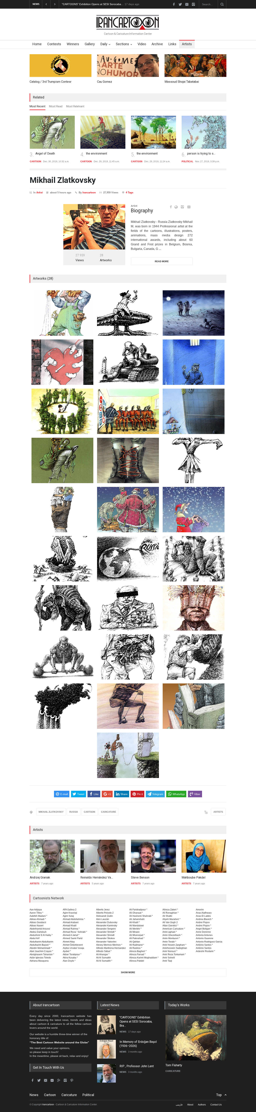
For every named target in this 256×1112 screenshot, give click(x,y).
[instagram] (193, 4)
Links (172, 44)
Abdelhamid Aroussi (40, 928)
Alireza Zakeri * (170, 909)
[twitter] (180, 4)
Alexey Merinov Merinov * (109, 945)
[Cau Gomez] (128, 65)
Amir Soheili (168, 957)
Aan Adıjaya (36, 909)
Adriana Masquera (39, 961)
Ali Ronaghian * (170, 913)
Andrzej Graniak (40, 877)
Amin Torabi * (169, 941)
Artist (39, 192)
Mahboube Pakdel (193, 877)
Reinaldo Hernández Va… (96, 877)
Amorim (200, 909)
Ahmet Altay (69, 941)
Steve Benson (140, 877)
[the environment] (102, 132)
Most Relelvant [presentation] (75, 106)
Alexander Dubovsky (106, 922)
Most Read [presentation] (55, 106)
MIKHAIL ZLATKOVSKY (51, 812)
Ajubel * (67, 951)
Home (37, 44)
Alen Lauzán (102, 919)
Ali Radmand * (136, 945)
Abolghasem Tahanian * (42, 954)
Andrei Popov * (203, 925)
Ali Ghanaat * (136, 913)
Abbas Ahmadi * (38, 919)
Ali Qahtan (134, 941)
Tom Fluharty (173, 1065)
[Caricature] (195, 1037)
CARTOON (89, 812)
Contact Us (216, 1104)
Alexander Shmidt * (106, 932)
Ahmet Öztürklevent (73, 945)
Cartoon (50, 1095)
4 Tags (129, 192)
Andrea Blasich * (204, 919)
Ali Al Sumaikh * (104, 961)
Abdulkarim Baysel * (40, 945)
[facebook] (174, 4)
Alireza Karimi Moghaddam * (144, 957)
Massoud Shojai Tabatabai (182, 81)
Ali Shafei (167, 916)
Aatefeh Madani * (38, 916)
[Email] (189, 207)
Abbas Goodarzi (38, 922)
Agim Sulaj (68, 916)
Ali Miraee (134, 932)
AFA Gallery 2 (69, 909)
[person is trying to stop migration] (203, 132)
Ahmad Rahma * (71, 928)
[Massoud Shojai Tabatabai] (195, 65)
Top (219, 1095)
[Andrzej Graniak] (52, 856)
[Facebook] (171, 207)
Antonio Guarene (204, 938)
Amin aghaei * (169, 932)
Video (142, 44)
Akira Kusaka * (70, 957)
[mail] (187, 4)
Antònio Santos (203, 948)
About (190, 1104)
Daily (103, 44)
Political (88, 1095)
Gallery (90, 44)
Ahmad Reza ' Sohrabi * (75, 932)
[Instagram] (182, 207)
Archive (157, 44)
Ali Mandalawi (136, 925)
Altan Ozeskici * (170, 925)
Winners (73, 44)
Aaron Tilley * (36, 913)
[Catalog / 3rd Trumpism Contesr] (60, 65)
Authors (202, 1104)
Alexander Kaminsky (106, 925)
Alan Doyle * (69, 961)
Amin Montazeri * (171, 938)
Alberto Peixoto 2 (105, 913)
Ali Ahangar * (102, 954)
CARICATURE (108, 812)
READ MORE (162, 261)
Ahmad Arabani (71, 922)
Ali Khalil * (134, 922)
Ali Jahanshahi (136, 919)
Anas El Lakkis (203, 916)
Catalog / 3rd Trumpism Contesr (50, 81)
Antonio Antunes (204, 935)
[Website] (177, 207)
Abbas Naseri (36, 925)
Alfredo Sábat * (104, 951)
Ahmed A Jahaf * (71, 935)
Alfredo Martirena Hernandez (111, 948)
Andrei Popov (203, 922)
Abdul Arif (34, 938)
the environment (96, 153)
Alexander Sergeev (106, 928)
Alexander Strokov (105, 938)
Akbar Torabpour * (72, 954)
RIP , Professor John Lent (137, 1066)
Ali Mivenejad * (137, 935)
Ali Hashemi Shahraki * (141, 916)
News (34, 1095)
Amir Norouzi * (169, 951)
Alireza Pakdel (136, 961)
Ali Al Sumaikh (103, 957)
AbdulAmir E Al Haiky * (41, 935)
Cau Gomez (104, 81)
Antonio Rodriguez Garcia (209, 941)
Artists (187, 44)
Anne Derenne (203, 932)
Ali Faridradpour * (138, 909)
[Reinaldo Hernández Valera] (102, 856)
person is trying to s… (201, 153)
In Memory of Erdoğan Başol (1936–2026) (87, 4)
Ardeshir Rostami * (205, 951)
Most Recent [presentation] (37, 106)
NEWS (123, 1031)
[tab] (37, 107)
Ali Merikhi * (135, 928)
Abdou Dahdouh (38, 932)
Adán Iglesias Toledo (40, 957)
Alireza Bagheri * (138, 951)
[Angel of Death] (52, 132)
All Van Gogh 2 (170, 922)
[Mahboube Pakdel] (203, 856)
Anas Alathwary (204, 913)
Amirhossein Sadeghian (174, 948)
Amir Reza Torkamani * (174, 954)
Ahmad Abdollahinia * (74, 919)
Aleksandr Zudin (104, 916)
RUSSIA (73, 812)
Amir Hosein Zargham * (174, 945)
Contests (54, 44)
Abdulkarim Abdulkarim (41, 941)
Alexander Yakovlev (106, 941)
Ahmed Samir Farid (72, 938)
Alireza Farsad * (137, 954)
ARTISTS (218, 812)
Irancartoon (89, 192)
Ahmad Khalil (69, 925)
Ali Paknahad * (136, 938)
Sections (122, 44)
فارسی (179, 1104)
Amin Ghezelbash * (172, 935)
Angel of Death (45, 153)
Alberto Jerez (103, 909)
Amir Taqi (167, 961)
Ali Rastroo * (135, 948)
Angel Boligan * (204, 928)
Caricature (69, 1095)
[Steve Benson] (153, 856)
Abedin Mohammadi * (41, 948)
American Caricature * (173, 928)
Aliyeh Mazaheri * (171, 919)
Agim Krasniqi (70, 913)
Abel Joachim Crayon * (41, 951)
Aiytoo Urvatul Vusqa (73, 948)
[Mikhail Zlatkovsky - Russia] (94, 226)
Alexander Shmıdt (105, 935)
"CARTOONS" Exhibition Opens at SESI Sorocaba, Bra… (136, 1021)
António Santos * (204, 945)
